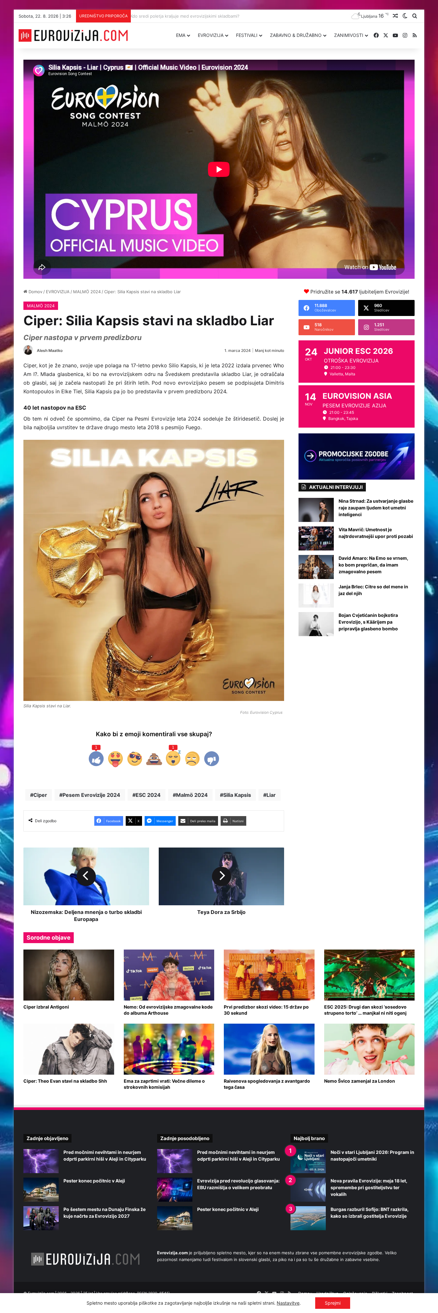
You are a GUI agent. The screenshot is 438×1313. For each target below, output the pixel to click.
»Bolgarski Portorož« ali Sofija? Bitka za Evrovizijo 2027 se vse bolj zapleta (208, 16)
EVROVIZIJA (210, 35)
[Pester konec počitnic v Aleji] (41, 1190)
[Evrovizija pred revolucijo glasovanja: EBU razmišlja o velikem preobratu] (174, 1190)
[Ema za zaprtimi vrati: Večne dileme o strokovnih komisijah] (169, 1049)
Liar (271, 795)
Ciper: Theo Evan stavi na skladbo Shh (65, 1081)
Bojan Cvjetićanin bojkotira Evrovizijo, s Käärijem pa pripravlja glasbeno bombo (368, 621)
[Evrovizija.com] (73, 35)
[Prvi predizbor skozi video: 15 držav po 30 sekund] (269, 975)
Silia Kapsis (237, 795)
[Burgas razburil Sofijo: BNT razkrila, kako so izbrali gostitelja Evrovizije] (308, 1218)
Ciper (40, 795)
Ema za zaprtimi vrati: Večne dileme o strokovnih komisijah (164, 1084)
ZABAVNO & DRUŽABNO (296, 35)
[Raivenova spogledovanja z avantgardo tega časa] (269, 1049)
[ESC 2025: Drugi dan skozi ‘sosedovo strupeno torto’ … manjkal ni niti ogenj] (369, 975)
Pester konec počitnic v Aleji (94, 1180)
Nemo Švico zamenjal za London (359, 1081)
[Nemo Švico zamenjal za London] (369, 1049)
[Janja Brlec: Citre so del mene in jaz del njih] (316, 596)
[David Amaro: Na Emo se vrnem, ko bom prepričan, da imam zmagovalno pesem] (316, 567)
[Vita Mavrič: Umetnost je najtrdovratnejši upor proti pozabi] (316, 538)
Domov (34, 291)
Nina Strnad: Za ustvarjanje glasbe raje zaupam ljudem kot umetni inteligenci (376, 507)
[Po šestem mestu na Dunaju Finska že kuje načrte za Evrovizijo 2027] (41, 1218)
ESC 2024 (148, 795)
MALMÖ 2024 (87, 291)
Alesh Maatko (50, 350)
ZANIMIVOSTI (348, 35)
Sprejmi (333, 1303)
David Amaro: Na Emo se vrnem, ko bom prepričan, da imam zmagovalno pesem (373, 564)
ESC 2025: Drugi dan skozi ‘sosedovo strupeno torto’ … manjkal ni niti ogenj (365, 1010)
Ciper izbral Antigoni (46, 1007)
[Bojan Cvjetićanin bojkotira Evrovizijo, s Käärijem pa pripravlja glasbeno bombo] (316, 624)
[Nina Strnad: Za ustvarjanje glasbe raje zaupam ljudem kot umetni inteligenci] (316, 510)
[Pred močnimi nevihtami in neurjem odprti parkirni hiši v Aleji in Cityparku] (41, 1161)
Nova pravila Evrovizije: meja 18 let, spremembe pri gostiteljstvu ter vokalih (369, 1187)
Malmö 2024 (192, 795)
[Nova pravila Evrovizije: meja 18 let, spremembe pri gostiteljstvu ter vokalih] (308, 1190)
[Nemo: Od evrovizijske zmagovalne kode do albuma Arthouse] (169, 975)
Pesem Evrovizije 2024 (91, 795)
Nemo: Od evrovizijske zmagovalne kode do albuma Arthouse (168, 1010)
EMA (180, 35)
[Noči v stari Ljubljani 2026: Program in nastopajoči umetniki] (308, 1161)
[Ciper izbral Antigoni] (68, 975)
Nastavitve (288, 1303)
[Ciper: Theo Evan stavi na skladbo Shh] (68, 1049)
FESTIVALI (246, 35)
